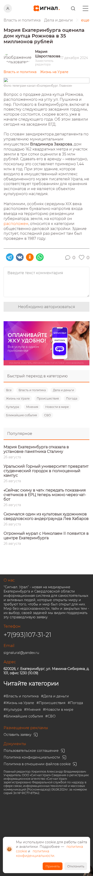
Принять (53, 866)
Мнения (32, 407)
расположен (16, 223)
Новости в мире (57, 407)
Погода (71, 398)
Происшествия (48, 398)
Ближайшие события (21, 415)
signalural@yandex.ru (21, 653)
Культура (12, 407)
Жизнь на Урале (18, 398)
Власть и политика (32, 390)
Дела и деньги (63, 390)
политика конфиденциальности (35, 853)
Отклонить (75, 866)
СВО (47, 415)
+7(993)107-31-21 (27, 635)
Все (8, 390)
